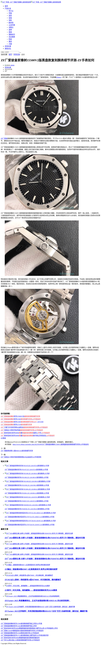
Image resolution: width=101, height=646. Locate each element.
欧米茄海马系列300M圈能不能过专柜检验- (28, 435)
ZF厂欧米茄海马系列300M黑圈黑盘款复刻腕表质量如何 (20, 638)
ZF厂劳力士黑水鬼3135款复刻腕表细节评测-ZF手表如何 (20, 640)
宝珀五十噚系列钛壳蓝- (22, 430)
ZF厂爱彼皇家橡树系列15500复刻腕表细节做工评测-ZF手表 (21, 623)
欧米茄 (11, 22)
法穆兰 (11, 27)
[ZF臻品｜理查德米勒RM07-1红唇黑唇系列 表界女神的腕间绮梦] (27, 565)
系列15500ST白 (20, 416)
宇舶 (10, 13)
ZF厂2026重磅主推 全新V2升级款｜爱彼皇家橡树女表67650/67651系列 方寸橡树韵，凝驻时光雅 (45, 538)
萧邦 (10, 41)
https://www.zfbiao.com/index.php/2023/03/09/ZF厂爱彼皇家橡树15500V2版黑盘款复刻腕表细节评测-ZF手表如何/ (51, 444)
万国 (10, 44)
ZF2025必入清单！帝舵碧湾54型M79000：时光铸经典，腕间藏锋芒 (33, 580)
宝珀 (10, 18)
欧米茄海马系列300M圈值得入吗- (25, 433)
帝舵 (10, 20)
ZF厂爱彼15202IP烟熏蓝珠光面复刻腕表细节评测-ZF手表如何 (22, 630)
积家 (10, 39)
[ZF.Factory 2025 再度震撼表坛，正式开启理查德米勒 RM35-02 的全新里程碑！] (32, 596)
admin (12, 65)
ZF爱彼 (3, 438)
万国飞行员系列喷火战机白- (24, 427)
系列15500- (21, 419)
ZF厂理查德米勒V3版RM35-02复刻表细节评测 (17, 451)
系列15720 (16, 424)
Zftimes (58, 77)
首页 (6, 6)
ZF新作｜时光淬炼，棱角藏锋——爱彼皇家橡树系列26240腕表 (31, 590)
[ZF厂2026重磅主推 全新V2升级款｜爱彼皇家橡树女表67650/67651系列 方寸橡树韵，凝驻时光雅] (39, 533)
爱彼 (10, 32)
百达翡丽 (12, 37)
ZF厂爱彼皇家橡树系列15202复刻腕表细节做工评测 (19, 626)
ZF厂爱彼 (4, 138)
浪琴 (10, 29)
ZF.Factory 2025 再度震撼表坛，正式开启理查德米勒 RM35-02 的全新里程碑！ (38, 601)
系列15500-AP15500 (22, 422)
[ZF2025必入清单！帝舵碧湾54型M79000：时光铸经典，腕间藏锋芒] (29, 575)
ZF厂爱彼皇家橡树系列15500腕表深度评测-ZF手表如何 (20, 633)
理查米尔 (12, 34)
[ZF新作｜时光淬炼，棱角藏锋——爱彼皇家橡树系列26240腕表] (27, 586)
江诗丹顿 (12, 25)
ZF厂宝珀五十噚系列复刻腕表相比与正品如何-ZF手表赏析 (21, 457)
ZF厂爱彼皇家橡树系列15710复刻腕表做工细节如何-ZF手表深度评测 (24, 635)
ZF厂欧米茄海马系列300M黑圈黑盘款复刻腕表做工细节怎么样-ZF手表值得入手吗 (29, 628)
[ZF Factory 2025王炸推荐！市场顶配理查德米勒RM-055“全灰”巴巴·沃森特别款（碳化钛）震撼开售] (40, 607)
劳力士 (11, 11)
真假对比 (8, 48)
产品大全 (8, 8)
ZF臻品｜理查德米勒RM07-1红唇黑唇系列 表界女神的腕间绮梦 (31, 569)
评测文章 (8, 46)
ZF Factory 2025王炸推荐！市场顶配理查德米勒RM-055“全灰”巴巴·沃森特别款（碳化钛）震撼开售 (46, 611)
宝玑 (10, 15)
